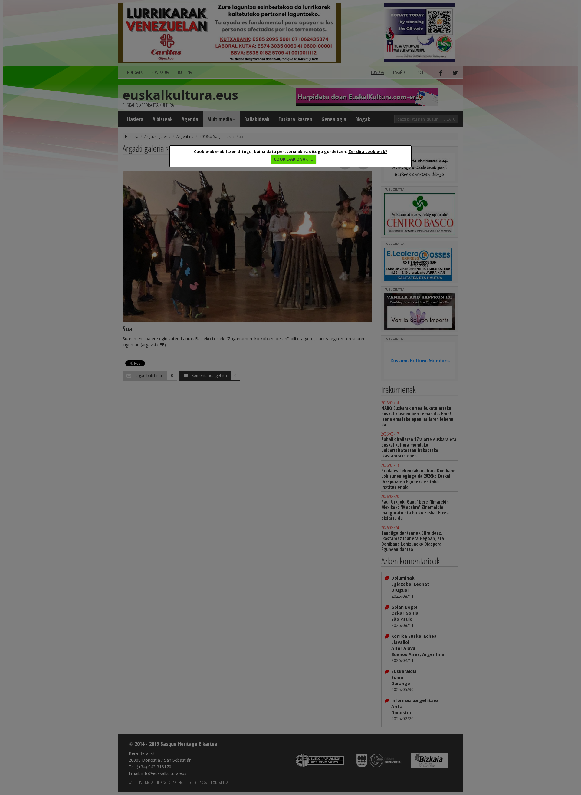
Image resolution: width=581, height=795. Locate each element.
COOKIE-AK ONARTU (293, 159)
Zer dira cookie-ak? (367, 151)
